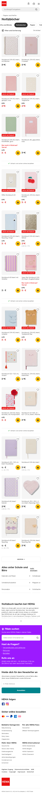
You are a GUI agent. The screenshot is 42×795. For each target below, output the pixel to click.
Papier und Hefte (10, 15)
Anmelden (21, 690)
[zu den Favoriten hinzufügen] (18, 36)
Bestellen (6, 653)
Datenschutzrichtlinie (22, 769)
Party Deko (5, 736)
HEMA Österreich (28, 754)
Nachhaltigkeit (6, 754)
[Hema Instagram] (7, 704)
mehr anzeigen (33, 569)
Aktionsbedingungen (9, 757)
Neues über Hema (8, 749)
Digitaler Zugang (7, 769)
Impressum (21, 772)
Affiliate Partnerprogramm (30, 731)
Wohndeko (5, 733)
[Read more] (21, 621)
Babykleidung (6, 728)
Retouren (6, 650)
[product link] (11, 45)
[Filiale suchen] (37, 637)
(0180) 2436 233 (7, 661)
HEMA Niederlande (28, 746)
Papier (32, 25)
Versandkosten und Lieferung (14, 648)
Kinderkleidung (7, 731)
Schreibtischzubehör (9, 583)
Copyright (12, 772)
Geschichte (5, 746)
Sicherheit (5, 763)
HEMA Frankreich (28, 751)
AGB (32, 769)
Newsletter (26, 728)
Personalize (6, 589)
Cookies (4, 772)
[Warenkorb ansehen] (33, 3)
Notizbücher (21, 25)
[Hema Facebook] (3, 704)
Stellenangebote (7, 751)
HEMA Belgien (27, 749)
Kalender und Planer (9, 576)
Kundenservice (7, 760)
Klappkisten (5, 739)
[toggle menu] (38, 3)
